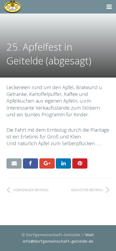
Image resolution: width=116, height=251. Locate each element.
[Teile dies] (30, 163)
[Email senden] (14, 163)
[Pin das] (79, 163)
